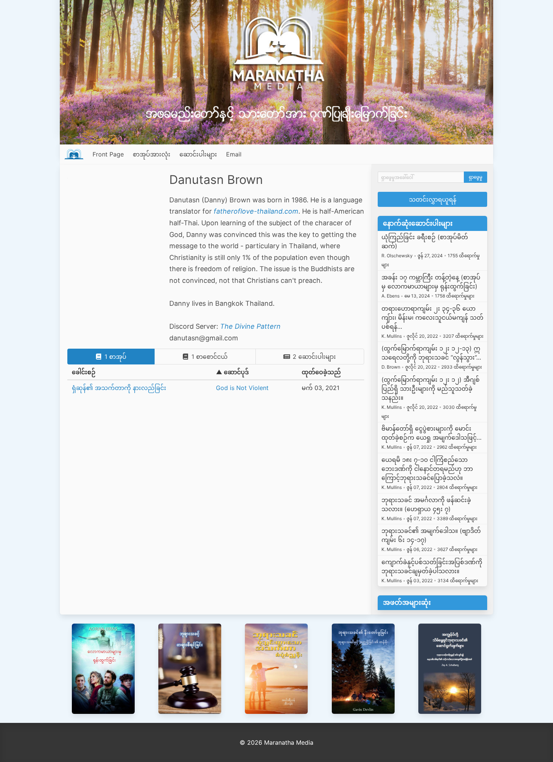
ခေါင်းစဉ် (84, 372)
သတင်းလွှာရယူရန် (432, 199)
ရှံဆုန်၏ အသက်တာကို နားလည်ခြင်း (119, 388)
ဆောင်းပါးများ (198, 154)
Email (234, 154)
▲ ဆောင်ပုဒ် (232, 372)
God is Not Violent (242, 388)
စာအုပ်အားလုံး (151, 154)
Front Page (108, 154)
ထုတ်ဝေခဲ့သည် (321, 372)
